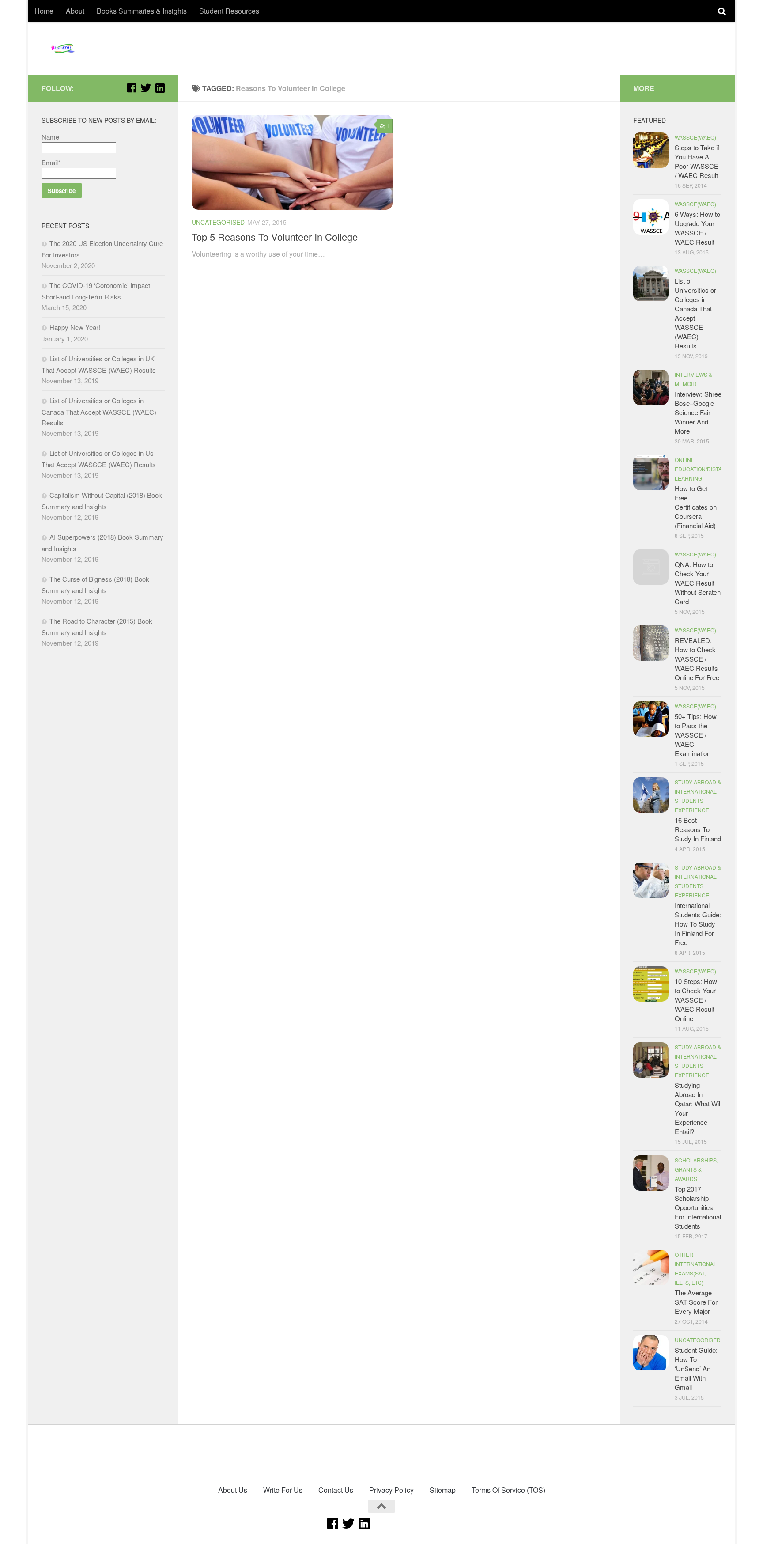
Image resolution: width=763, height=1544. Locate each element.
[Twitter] (145, 88)
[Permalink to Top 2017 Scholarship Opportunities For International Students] (651, 1173)
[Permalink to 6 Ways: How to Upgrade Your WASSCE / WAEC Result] (651, 217)
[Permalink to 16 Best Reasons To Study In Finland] (651, 795)
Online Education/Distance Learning (704, 469)
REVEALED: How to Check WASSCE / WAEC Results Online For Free (697, 659)
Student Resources (229, 11)
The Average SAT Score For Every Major (696, 1302)
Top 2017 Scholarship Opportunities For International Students (698, 1207)
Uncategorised (218, 222)
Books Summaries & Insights (142, 11)
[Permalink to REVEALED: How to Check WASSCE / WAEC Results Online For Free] (651, 643)
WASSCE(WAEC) (695, 137)
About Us (232, 1490)
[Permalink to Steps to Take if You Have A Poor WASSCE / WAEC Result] (651, 150)
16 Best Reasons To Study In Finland (698, 829)
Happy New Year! (74, 327)
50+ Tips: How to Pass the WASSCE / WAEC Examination (696, 734)
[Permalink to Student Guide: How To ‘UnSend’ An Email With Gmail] (651, 1352)
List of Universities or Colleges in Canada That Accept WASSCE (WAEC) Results (99, 411)
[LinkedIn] (160, 88)
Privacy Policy (391, 1490)
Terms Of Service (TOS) (508, 1490)
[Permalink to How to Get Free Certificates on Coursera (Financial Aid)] (651, 472)
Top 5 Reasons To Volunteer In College (275, 236)
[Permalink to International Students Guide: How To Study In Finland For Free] (651, 880)
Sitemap (443, 1490)
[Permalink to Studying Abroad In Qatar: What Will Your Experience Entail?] (651, 1060)
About (75, 11)
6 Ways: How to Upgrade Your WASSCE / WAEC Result (697, 227)
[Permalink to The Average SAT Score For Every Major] (651, 1267)
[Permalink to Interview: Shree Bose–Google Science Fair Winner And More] (651, 387)
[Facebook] (131, 88)
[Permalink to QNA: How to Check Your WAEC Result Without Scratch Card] (651, 567)
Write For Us (282, 1490)
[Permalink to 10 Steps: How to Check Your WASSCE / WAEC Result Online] (651, 984)
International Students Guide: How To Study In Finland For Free (698, 924)
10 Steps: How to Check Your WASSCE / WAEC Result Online (696, 999)
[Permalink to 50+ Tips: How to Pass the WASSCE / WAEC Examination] (651, 719)
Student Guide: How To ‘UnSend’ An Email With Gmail (696, 1368)
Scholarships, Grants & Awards (696, 1169)
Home (43, 11)
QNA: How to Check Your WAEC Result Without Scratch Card (698, 583)
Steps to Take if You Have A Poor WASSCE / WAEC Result (697, 161)
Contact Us (335, 1490)
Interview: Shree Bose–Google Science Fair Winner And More (698, 412)
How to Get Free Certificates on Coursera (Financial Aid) (696, 507)
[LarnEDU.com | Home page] (64, 48)
